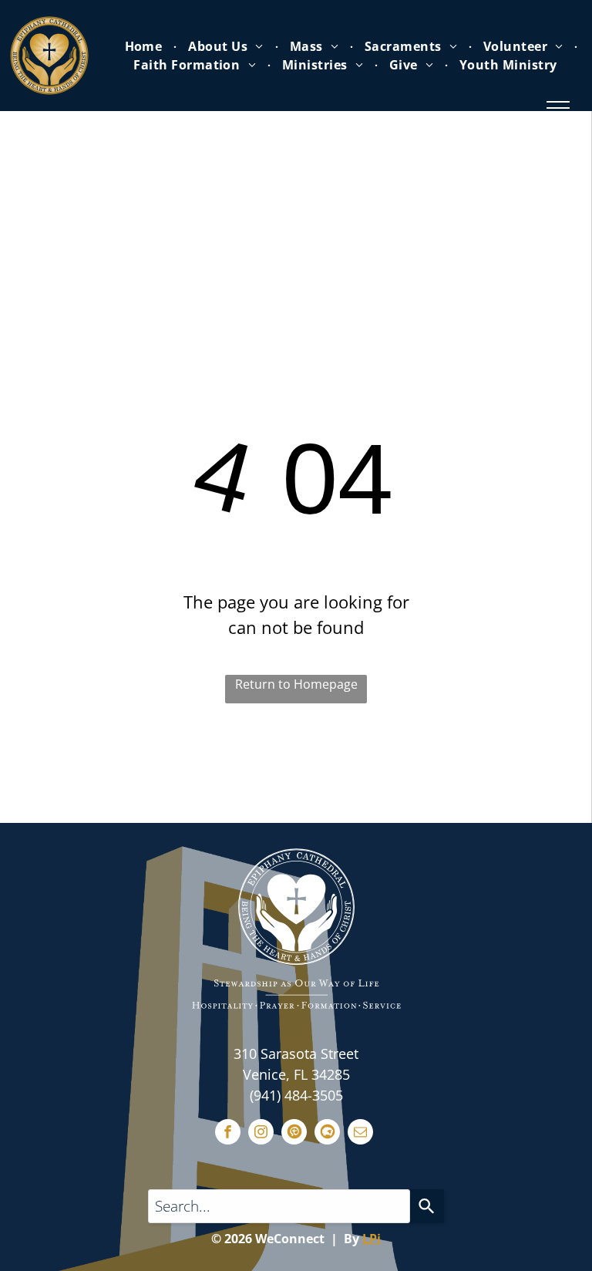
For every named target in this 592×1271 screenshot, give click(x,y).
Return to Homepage (296, 684)
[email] (360, 1133)
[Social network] (294, 1133)
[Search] (427, 1206)
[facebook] (227, 1133)
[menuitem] (145, 46)
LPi (371, 1238)
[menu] (558, 108)
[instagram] (261, 1133)
